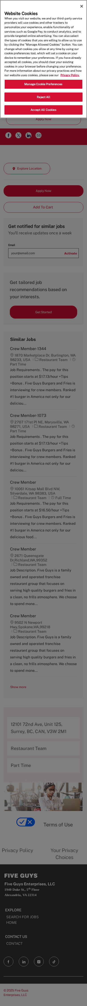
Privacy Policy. (69, 75)
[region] (43, 59)
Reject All (43, 97)
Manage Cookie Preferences (43, 84)
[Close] (82, 6)
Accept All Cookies (43, 109)
